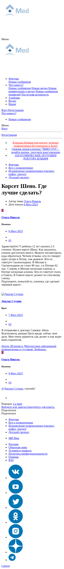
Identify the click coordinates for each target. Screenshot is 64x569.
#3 (10, 382)
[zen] (16, 552)
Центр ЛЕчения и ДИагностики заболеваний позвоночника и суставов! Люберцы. (28, 348)
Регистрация (9, 134)
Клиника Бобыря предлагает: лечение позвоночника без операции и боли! (35, 144)
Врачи (12, 104)
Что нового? (16, 85)
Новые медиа (39, 88)
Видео (12, 100)
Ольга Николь (32, 201)
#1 (10, 240)
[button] (5, 39)
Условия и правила (20, 450)
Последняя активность (35, 94)
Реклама (13, 444)
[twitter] (16, 507)
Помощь (14, 456)
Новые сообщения (20, 81)
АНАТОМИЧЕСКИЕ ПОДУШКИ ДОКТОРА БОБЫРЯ (36, 157)
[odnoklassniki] (16, 522)
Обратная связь (18, 447)
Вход (4, 128)
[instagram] (16, 537)
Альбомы (14, 97)
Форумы (14, 78)
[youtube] (16, 492)
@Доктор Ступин (12, 388)
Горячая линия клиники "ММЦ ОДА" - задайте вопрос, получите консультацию (35, 151)
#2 (10, 324)
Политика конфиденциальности (28, 453)
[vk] (16, 477)
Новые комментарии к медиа (33, 90)
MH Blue (14, 438)
